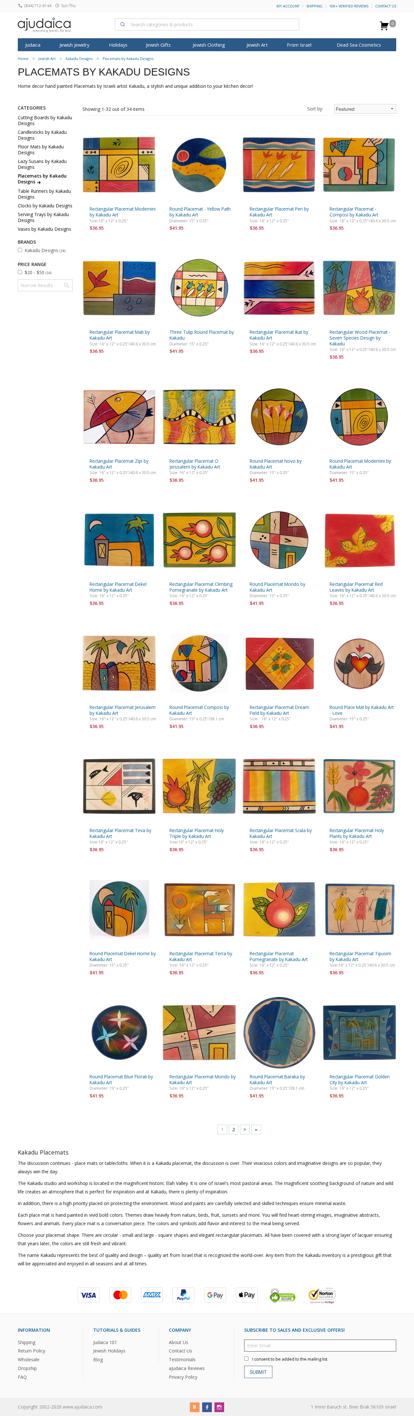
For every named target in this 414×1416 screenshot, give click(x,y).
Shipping (314, 6)
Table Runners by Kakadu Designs (44, 194)
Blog (98, 1360)
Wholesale (28, 1360)
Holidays (118, 44)
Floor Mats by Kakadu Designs (41, 150)
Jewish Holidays (109, 1351)
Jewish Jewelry (74, 44)
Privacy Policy (183, 1377)
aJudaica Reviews (187, 1368)
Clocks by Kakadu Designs (45, 206)
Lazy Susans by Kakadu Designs (42, 164)
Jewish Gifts (158, 44)
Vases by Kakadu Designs (44, 229)
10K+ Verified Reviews (348, 6)
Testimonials (182, 1360)
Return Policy (31, 1351)
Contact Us (385, 6)
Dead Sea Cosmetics (359, 44)
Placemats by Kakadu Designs (128, 58)
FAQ (22, 1377)
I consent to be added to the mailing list (289, 1359)
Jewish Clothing (209, 44)
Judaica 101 (105, 1342)
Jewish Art (257, 44)
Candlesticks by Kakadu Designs (42, 135)
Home (23, 58)
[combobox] (207, 24)
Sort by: (315, 109)
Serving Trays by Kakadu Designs (43, 217)
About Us (178, 1342)
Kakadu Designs (79, 58)
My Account (288, 6)
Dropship (27, 1368)
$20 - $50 (38, 272)
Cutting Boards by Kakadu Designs (45, 120)
